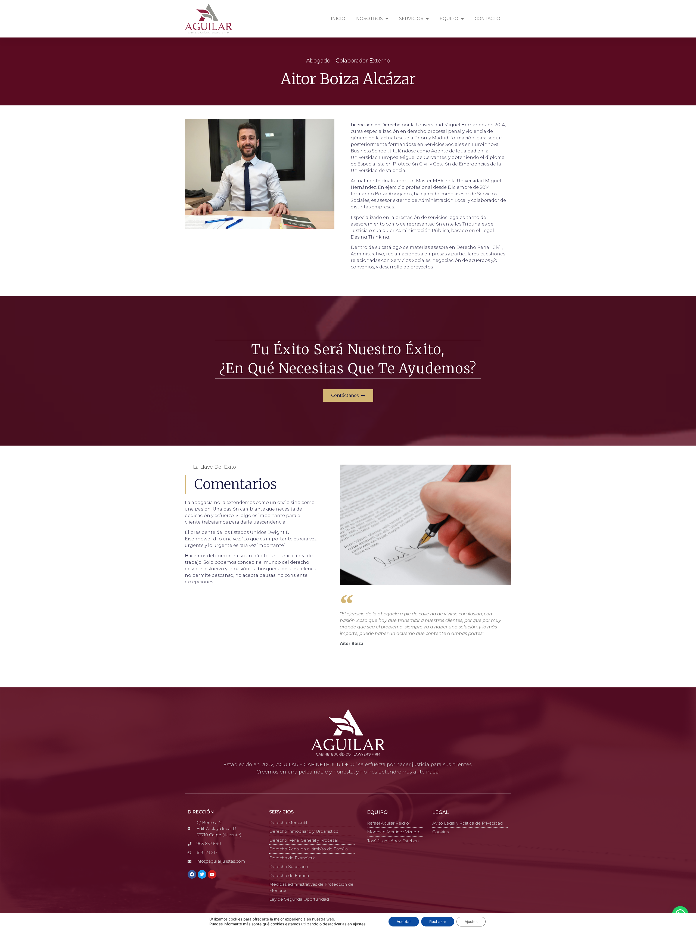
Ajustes (471, 921)
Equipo (449, 18)
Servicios (411, 18)
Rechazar (437, 921)
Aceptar (404, 921)
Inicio (338, 18)
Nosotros (369, 18)
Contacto (487, 18)
